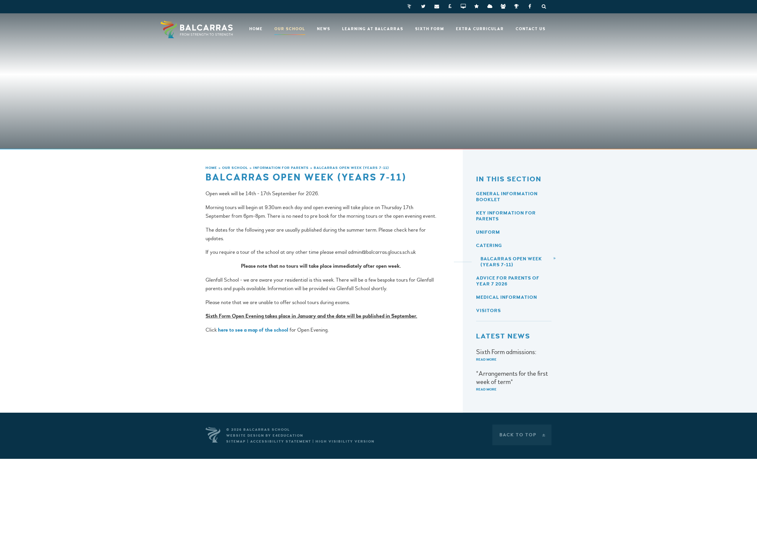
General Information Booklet (507, 197)
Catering (489, 245)
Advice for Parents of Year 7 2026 (507, 281)
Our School (235, 168)
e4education (288, 435)
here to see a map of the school (253, 330)
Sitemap (236, 441)
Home (211, 168)
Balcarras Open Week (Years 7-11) (351, 168)
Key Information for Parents (506, 216)
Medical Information (506, 297)
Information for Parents (281, 168)
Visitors (488, 311)
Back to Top (523, 435)
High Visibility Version (345, 441)
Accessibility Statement (280, 441)
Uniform (488, 232)
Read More (486, 359)
